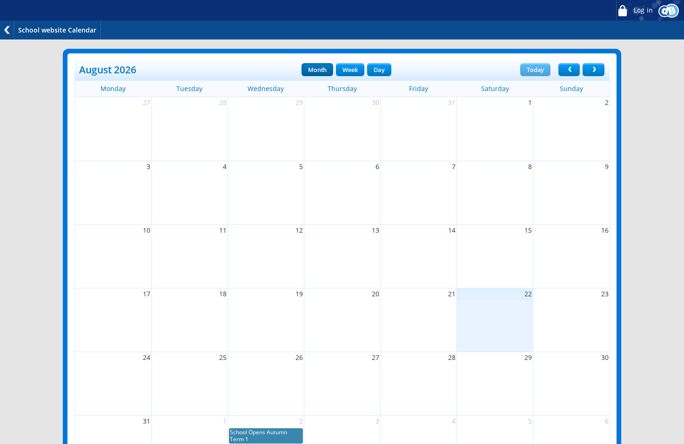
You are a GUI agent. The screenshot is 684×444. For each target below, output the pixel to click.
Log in (642, 10)
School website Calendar (57, 30)
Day (379, 69)
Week (349, 69)
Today (535, 69)
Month (317, 69)
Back (7, 29)
